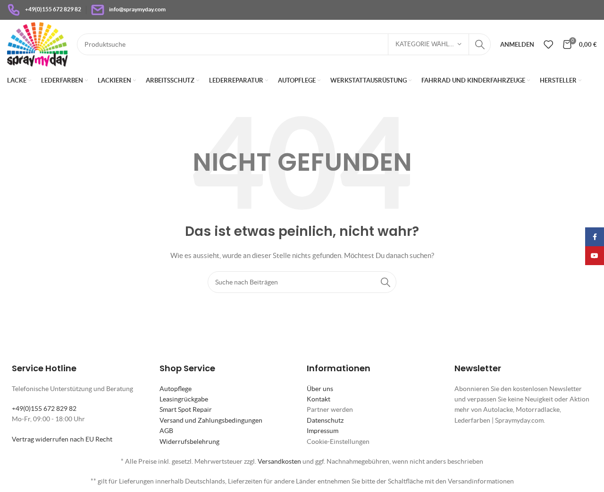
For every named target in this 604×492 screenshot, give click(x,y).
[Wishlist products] (548, 44)
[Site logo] (37, 43)
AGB (166, 430)
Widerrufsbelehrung (189, 441)
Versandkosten (279, 461)
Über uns (320, 388)
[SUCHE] (480, 44)
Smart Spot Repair (185, 409)
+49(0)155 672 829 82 (44, 408)
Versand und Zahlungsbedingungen (210, 420)
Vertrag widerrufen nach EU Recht (62, 439)
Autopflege (175, 388)
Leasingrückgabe (183, 399)
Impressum (322, 430)
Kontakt (318, 399)
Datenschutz (325, 420)
